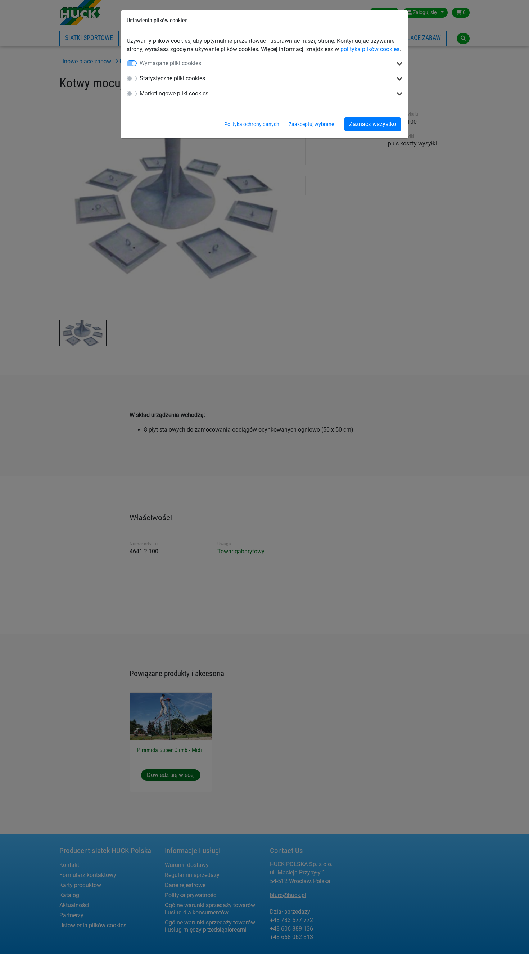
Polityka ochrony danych (251, 124)
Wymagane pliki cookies (170, 63)
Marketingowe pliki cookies (174, 93)
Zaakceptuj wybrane (311, 124)
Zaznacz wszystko (372, 124)
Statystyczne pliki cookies (172, 78)
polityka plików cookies (369, 49)
